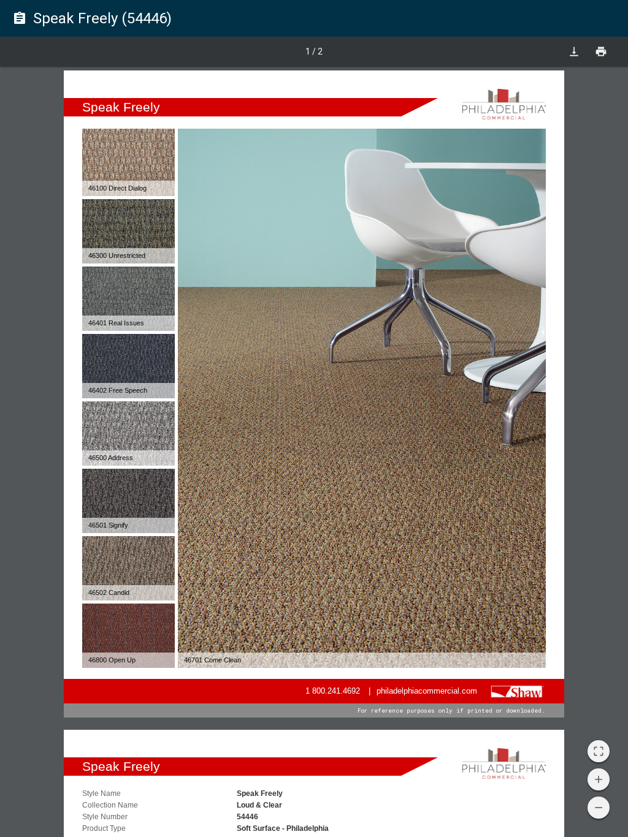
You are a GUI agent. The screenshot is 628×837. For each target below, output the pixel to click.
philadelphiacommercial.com (427, 690)
